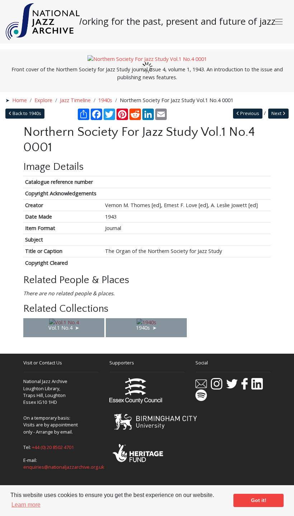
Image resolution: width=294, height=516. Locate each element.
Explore (43, 100)
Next (277, 113)
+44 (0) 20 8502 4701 (53, 447)
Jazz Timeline (75, 100)
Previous (249, 113)
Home (19, 100)
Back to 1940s (26, 113)
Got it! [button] (258, 500)
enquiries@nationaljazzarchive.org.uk (63, 467)
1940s (105, 100)
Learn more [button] (26, 505)
